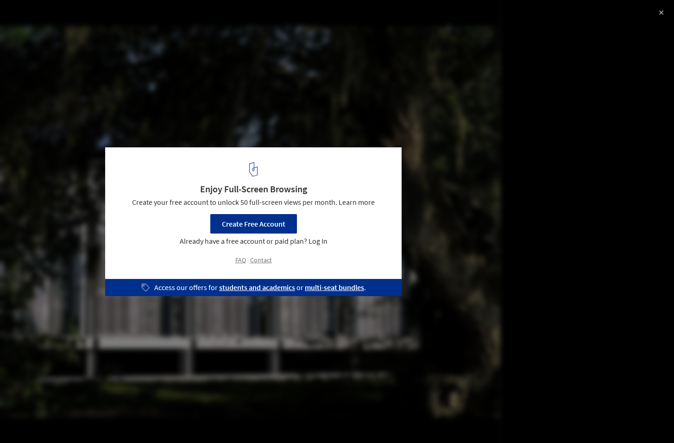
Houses (26, 419)
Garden (66, 419)
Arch (141, 419)
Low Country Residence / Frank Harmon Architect (124, 17)
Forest (175, 419)
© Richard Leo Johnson (45, 32)
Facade (105, 419)
